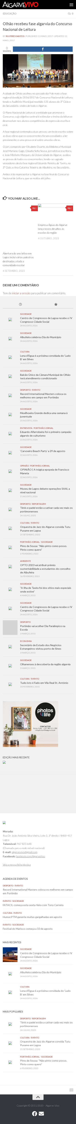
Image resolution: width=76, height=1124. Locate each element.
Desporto (25, 390)
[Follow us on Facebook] (34, 1113)
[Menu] (71, 4)
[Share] (43, 49)
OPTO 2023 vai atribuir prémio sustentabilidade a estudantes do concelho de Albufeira (45, 568)
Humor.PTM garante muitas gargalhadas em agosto (32, 916)
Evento (36, 390)
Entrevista (26, 428)
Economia (26, 641)
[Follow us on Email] (41, 1113)
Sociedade (26, 314)
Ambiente (25, 561)
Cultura (25, 351)
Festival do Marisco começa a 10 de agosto (28, 928)
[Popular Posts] (55, 305)
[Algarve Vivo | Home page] (26, 4)
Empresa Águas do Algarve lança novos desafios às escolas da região (52, 228)
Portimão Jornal (43, 428)
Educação (9, 13)
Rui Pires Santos (15, 36)
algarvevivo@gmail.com (24, 852)
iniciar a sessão (21, 293)
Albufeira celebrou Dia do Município (40, 337)
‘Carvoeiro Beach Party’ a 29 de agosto (42, 451)
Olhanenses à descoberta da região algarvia (45, 664)
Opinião (24, 465)
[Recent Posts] (20, 305)
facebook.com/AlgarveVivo (30, 856)
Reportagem (39, 504)
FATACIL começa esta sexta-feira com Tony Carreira (33, 905)
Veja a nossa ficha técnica (17, 864)
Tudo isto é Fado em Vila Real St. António (44, 682)
